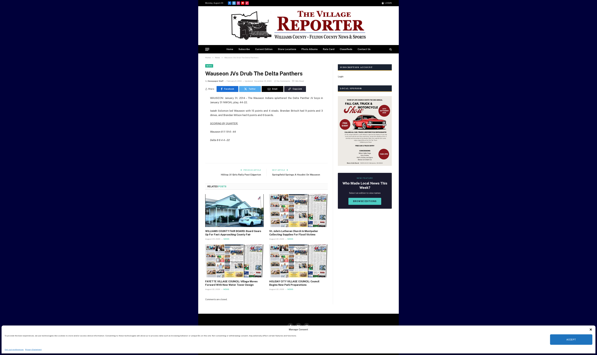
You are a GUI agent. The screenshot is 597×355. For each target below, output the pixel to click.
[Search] (390, 49)
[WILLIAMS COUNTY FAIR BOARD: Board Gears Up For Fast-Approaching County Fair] (234, 210)
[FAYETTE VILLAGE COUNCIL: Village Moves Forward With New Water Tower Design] (234, 260)
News (209, 66)
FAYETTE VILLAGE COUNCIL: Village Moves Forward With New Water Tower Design (231, 283)
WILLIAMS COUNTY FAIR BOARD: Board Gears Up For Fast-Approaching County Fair (233, 233)
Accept (571, 339)
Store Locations (287, 49)
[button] (590, 329)
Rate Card (328, 49)
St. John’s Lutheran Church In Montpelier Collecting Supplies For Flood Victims (293, 233)
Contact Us (364, 49)
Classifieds (346, 49)
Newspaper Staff (215, 81)
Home (230, 49)
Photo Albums (309, 49)
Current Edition (264, 49)
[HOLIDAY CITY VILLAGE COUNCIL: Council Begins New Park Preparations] (298, 260)
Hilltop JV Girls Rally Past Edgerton (241, 174)
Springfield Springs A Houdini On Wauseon (296, 174)
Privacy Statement (33, 349)
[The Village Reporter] (298, 26)
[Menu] (207, 49)
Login (340, 76)
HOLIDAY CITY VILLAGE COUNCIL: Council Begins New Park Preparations (294, 283)
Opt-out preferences (14, 349)
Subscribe (244, 49)
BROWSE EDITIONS (365, 201)
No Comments (283, 81)
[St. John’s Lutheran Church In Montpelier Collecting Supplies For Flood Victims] (298, 210)
